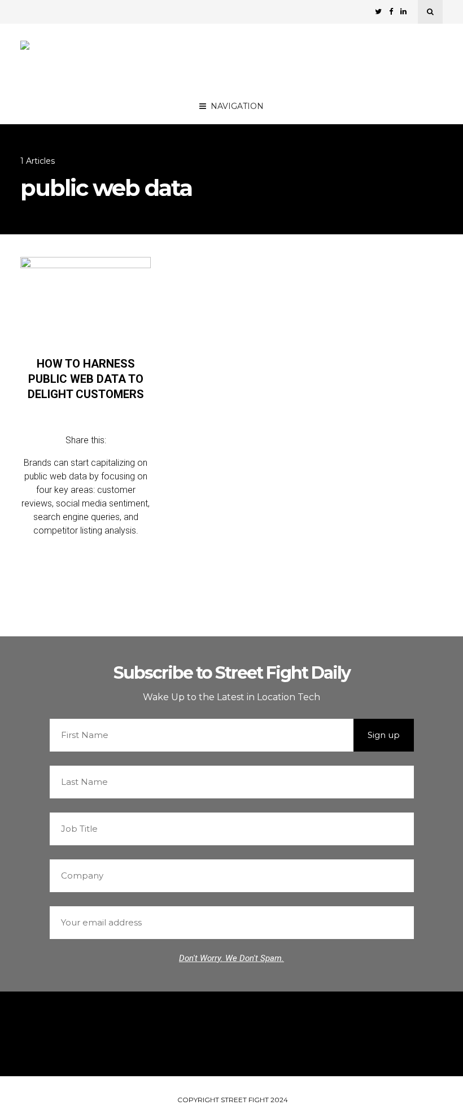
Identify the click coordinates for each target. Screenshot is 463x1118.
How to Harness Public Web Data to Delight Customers (86, 379)
